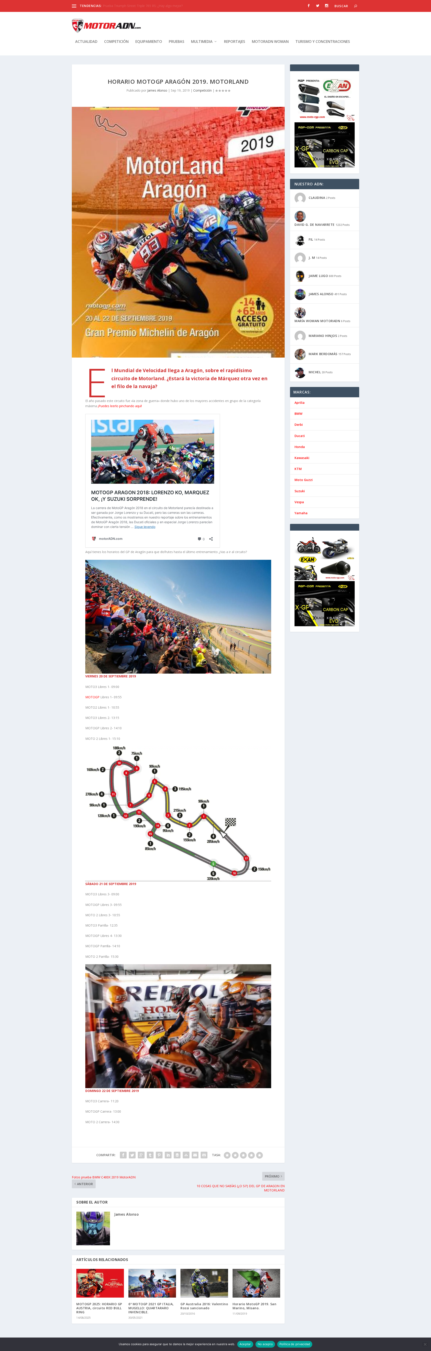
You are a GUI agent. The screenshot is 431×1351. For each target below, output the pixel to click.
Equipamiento (148, 42)
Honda (300, 447)
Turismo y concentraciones (322, 42)
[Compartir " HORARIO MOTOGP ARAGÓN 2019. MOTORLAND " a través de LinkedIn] (168, 1155)
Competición (116, 42)
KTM (298, 469)
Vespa (299, 502)
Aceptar (245, 1344)
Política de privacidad (294, 1344)
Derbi (299, 424)
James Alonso (157, 90)
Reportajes (234, 42)
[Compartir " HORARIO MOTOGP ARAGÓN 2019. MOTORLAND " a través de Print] (204, 1155)
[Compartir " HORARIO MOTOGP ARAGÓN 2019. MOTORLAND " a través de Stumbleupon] (186, 1155)
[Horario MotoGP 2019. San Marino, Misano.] (256, 1283)
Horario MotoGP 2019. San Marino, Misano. (254, 1306)
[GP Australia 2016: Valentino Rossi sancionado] (204, 1283)
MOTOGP (92, 697)
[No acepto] (425, 1344)
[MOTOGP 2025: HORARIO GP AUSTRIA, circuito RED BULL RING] (100, 1283)
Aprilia (300, 402)
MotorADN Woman (270, 42)
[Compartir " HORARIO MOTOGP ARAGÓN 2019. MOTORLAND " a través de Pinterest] (159, 1155)
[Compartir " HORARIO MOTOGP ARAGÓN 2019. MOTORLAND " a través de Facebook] (123, 1155)
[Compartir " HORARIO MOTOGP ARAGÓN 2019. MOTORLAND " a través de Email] (195, 1155)
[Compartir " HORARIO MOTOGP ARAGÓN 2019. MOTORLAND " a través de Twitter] (132, 1155)
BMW (298, 413)
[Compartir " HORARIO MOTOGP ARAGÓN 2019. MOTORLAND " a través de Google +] (141, 1155)
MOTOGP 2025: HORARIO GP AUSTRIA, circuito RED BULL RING (99, 1308)
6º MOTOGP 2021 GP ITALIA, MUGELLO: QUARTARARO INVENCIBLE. (151, 1308)
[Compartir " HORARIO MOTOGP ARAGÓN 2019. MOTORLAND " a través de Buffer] (177, 1155)
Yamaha (301, 513)
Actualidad (86, 42)
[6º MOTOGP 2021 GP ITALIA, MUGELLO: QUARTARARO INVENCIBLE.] (152, 1283)
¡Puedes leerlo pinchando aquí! (120, 406)
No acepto (265, 1344)
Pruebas (176, 42)
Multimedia (202, 42)
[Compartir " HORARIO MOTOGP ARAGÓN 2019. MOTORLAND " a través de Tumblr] (150, 1155)
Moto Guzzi (304, 480)
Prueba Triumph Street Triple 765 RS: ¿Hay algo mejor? (143, 6)
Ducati (300, 436)
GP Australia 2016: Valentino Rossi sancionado (204, 1306)
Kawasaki (302, 458)
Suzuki (300, 491)
